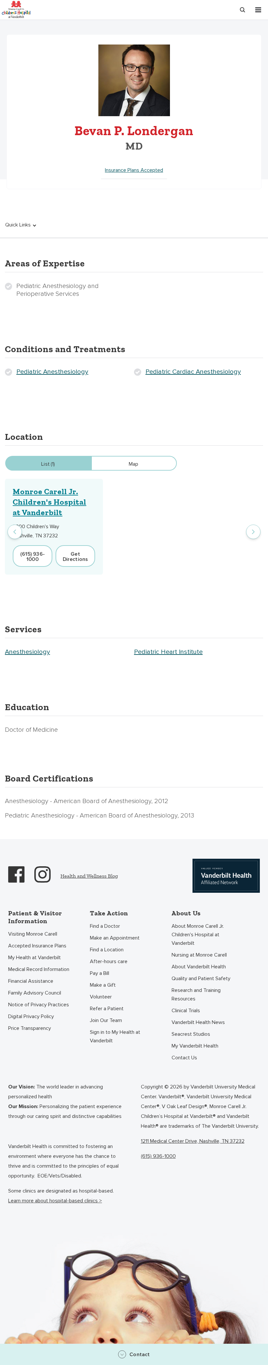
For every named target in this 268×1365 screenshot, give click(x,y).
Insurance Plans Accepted (134, 170)
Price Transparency (29, 1028)
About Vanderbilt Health (199, 966)
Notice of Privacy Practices (38, 1004)
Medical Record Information (38, 969)
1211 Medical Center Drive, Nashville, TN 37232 (192, 1141)
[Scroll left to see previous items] (15, 532)
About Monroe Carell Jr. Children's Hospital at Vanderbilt (198, 934)
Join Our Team (106, 1020)
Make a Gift (103, 985)
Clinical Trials (186, 1010)
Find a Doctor (105, 926)
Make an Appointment (115, 938)
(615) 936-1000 (158, 1156)
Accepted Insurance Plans (37, 946)
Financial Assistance (30, 981)
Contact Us (184, 1057)
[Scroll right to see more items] (253, 532)
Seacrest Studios (191, 1034)
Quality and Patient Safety (201, 978)
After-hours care (108, 961)
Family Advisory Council (34, 993)
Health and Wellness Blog (89, 876)
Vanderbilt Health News (198, 1022)
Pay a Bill (99, 973)
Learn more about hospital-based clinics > (55, 1200)
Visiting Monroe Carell (32, 934)
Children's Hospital (16, 9)
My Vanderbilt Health (195, 1046)
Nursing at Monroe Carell (199, 955)
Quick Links (18, 225)
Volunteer (101, 997)
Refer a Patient (107, 1008)
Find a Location (107, 949)
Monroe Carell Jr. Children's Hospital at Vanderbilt (49, 502)
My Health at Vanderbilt (34, 957)
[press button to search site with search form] (242, 10)
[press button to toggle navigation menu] (258, 10)
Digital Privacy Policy (31, 1016)
